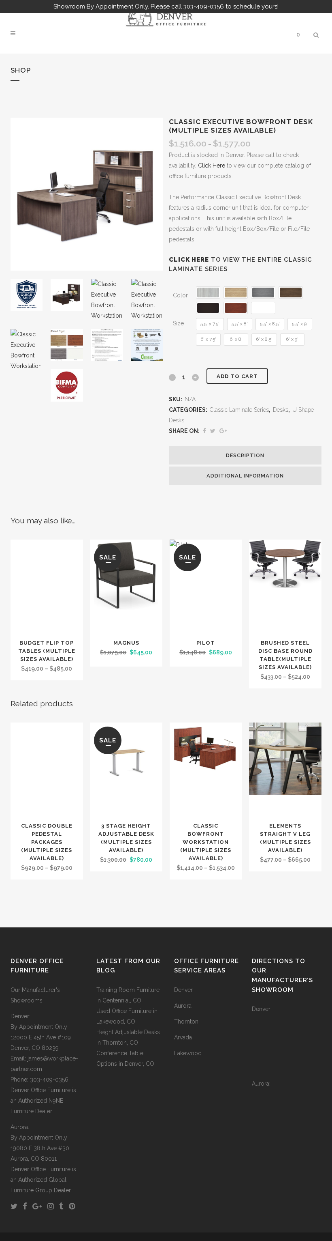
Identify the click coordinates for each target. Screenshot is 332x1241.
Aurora (183, 1005)
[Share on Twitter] (212, 431)
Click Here (211, 165)
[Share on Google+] (223, 431)
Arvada (183, 1037)
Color (180, 295)
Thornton (186, 1021)
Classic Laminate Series (239, 409)
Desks (280, 409)
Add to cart (237, 376)
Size (178, 323)
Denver (183, 990)
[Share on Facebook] (204, 431)
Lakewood (188, 1053)
